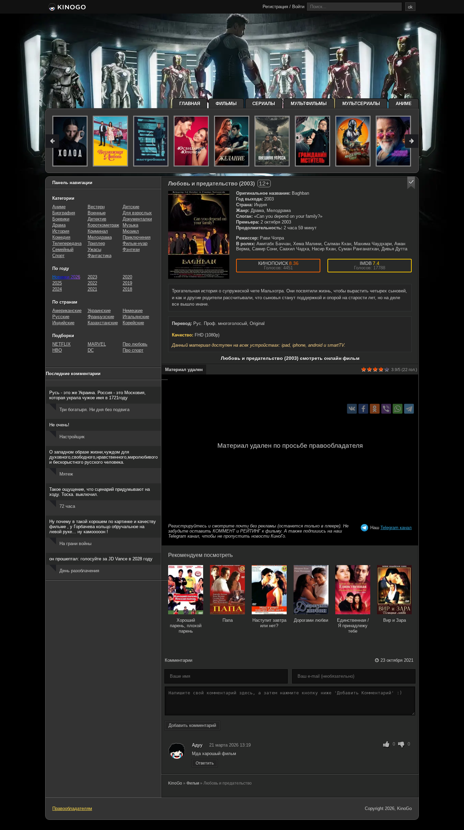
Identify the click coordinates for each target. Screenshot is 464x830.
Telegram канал (396, 527)
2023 (92, 276)
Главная (189, 103)
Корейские (133, 322)
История (60, 231)
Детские (131, 206)
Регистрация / (277, 6)
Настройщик (72, 436)
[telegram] (409, 409)
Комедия (61, 237)
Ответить (205, 763)
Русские (60, 316)
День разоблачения (79, 570)
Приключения (136, 237)
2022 (92, 283)
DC (91, 350)
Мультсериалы (361, 103)
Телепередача (67, 243)
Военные (97, 212)
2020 (127, 276)
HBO (57, 350)
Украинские (99, 310)
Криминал (98, 231)
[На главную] (66, 7)
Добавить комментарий (192, 725)
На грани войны (75, 543)
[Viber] (386, 409)
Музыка (130, 225)
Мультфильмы (309, 103)
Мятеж (66, 474)
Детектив (97, 218)
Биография (63, 212)
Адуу (197, 745)
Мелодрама (100, 237)
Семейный (62, 249)
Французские (101, 316)
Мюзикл (131, 231)
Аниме (404, 103)
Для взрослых (137, 212)
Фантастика (99, 255)
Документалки (137, 218)
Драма (59, 225)
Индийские (63, 322)
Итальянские (136, 316)
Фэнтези (131, 249)
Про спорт (133, 350)
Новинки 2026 (66, 276)
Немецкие (133, 310)
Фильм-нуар (135, 243)
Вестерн (96, 206)
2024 (57, 289)
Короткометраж (103, 225)
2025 (57, 283)
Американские (67, 310)
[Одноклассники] (375, 409)
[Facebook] (363, 409)
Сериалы (263, 103)
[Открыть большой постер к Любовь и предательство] (198, 235)
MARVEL (97, 344)
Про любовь (135, 344)
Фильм (192, 783)
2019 (127, 283)
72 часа (67, 506)
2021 (92, 289)
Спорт (58, 255)
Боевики (60, 218)
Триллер (96, 243)
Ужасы (94, 249)
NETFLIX (61, 344)
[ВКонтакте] (352, 409)
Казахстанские (103, 322)
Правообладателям (72, 808)
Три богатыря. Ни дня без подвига (94, 409)
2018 (127, 289)
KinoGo (175, 783)
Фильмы (226, 103)
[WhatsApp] (398, 409)
